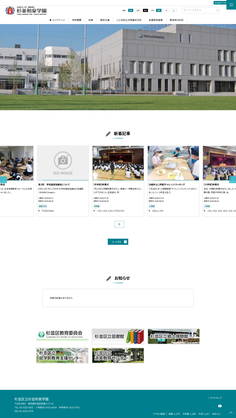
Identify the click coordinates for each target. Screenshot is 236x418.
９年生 (110, 210)
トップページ (58, 20)
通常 (130, 10)
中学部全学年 (119, 210)
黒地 (145, 10)
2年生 (214, 210)
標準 (158, 10)
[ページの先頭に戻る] (231, 413)
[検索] (217, 9)
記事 (90, 20)
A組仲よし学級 (157, 210)
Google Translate (223, 2)
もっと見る (116, 241)
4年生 (225, 210)
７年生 (99, 210)
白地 (138, 10)
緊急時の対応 (177, 20)
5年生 (230, 210)
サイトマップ (216, 397)
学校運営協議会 (48, 210)
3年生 (220, 210)
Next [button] (232, 179)
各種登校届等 (156, 20)
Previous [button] (3, 179)
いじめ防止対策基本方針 (129, 20)
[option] (118, 67)
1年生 (209, 210)
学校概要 (76, 20)
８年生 (104, 210)
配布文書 (105, 20)
